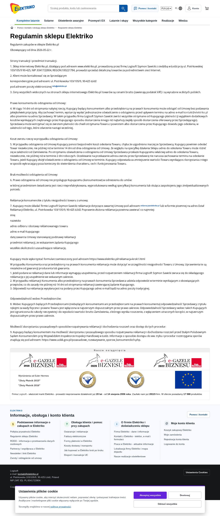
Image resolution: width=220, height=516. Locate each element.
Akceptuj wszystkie (150, 495)
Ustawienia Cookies (197, 472)
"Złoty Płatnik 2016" (29, 385)
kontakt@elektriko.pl (195, 112)
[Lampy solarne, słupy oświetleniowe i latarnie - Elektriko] (22, 8)
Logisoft (23, 394)
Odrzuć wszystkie (167, 504)
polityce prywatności (60, 506)
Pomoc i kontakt (198, 414)
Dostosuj (185, 495)
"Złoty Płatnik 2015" (29, 380)
